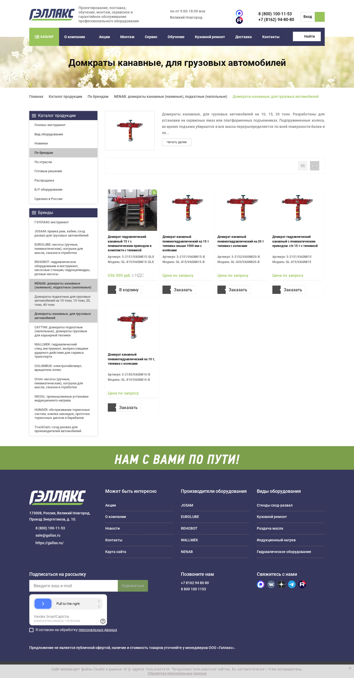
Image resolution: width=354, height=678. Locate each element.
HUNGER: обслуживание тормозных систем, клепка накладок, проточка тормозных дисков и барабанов (62, 414)
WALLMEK (189, 540)
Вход (307, 17)
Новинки (41, 143)
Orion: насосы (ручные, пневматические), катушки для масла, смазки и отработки (58, 383)
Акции (104, 37)
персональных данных (98, 630)
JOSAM (187, 505)
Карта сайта (115, 552)
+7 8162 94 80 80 (195, 583)
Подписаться (133, 586)
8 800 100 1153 (193, 589)
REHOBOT (189, 528)
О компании (74, 37)
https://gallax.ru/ (50, 543)
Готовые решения (48, 171)
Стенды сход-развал (275, 505)
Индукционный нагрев (276, 540)
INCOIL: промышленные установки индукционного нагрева (61, 399)
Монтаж (127, 37)
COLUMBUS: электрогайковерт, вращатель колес (58, 368)
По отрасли (43, 162)
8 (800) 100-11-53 (275, 13)
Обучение (176, 37)
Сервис (151, 37)
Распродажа (44, 180)
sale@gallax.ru (48, 535)
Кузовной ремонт (210, 37)
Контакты (271, 37)
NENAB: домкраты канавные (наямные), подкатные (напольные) (62, 285)
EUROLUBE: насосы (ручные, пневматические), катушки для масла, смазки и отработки (58, 248)
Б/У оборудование (48, 189)
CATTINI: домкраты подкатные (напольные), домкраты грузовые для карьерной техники (60, 331)
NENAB (187, 552)
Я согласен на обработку (76, 630)
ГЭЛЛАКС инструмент (51, 222)
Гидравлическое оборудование (284, 552)
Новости (112, 528)
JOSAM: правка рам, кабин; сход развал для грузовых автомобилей (61, 233)
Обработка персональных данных (177, 673)
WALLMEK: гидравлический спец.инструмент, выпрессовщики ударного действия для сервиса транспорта (61, 350)
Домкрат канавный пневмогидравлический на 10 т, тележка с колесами (131, 359)
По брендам (43, 153)
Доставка (243, 37)
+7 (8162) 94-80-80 (276, 19)
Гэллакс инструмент (50, 125)
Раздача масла (270, 528)
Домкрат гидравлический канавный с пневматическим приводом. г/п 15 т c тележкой (295, 241)
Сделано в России (48, 199)
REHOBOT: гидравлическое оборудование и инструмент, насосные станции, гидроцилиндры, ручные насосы (62, 268)
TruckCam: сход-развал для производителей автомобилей (57, 429)
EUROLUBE (190, 517)
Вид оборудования (48, 134)
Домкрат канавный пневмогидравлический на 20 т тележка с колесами (240, 241)
